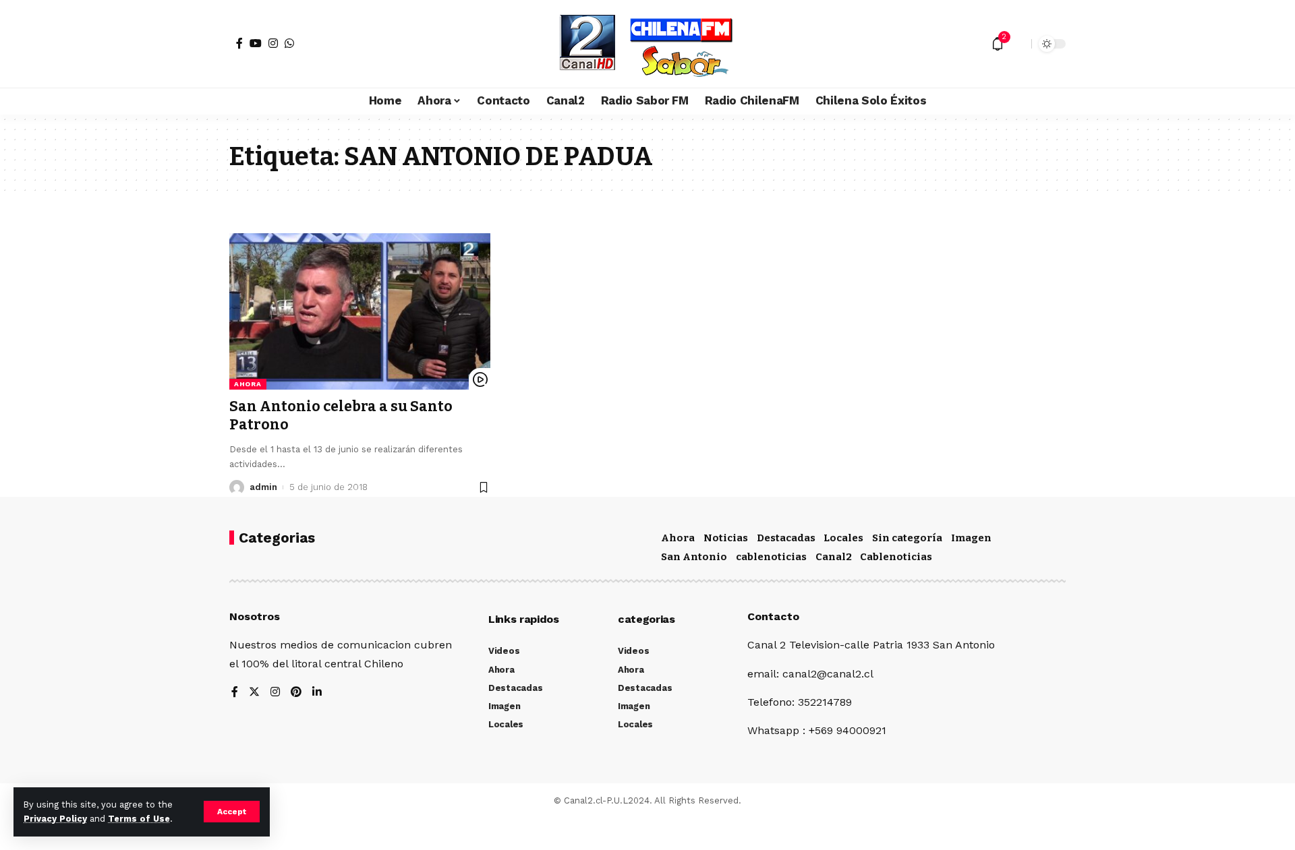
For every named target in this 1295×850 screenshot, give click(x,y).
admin (263, 487)
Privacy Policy (55, 819)
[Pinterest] (296, 692)
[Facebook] (239, 43)
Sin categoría (907, 538)
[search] (1018, 44)
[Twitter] (254, 692)
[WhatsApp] (289, 43)
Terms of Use (139, 819)
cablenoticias (771, 557)
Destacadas (786, 538)
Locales (843, 538)
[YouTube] (255, 43)
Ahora (248, 384)
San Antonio (694, 557)
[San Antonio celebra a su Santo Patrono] (359, 311)
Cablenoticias (896, 557)
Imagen (971, 538)
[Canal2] (647, 44)
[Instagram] (273, 43)
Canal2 (833, 557)
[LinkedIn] (317, 692)
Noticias (725, 538)
